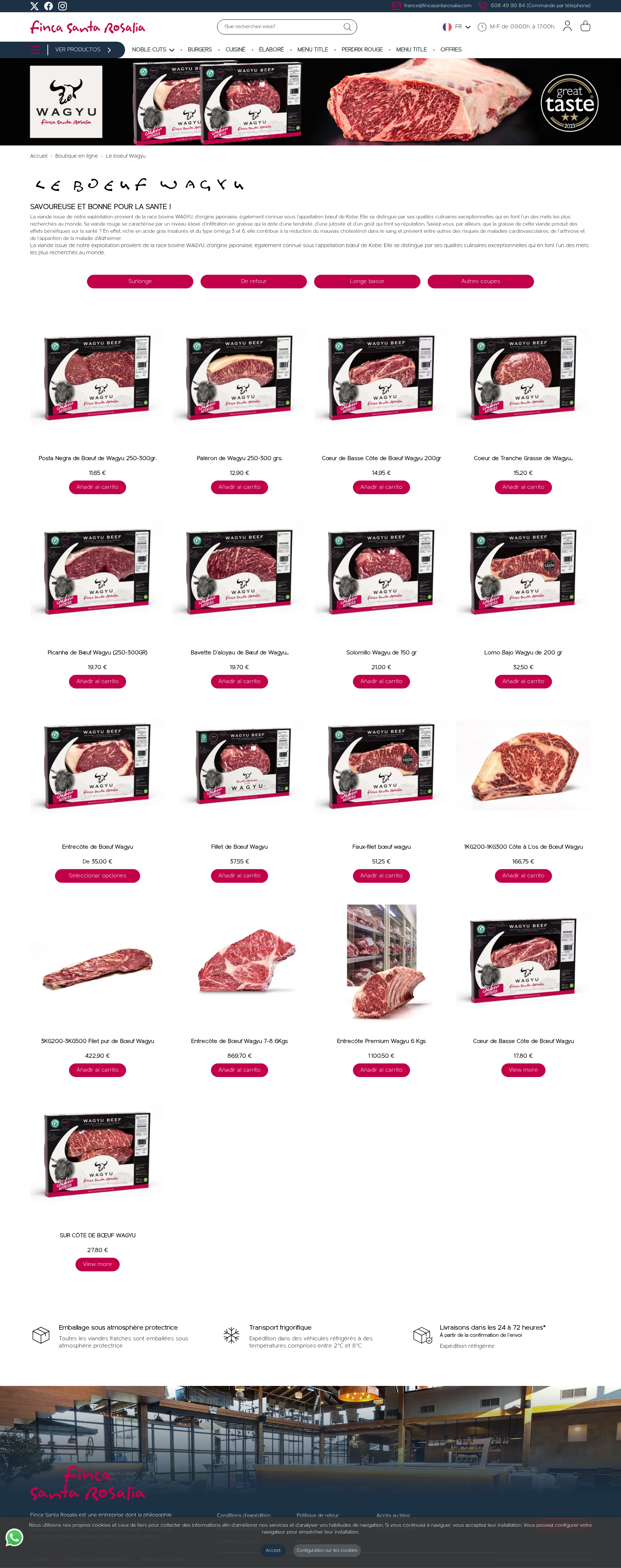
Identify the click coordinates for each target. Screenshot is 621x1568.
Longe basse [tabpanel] (367, 281)
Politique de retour (318, 1515)
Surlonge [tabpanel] (140, 281)
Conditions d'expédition (244, 1515)
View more (523, 1070)
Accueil (39, 156)
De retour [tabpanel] (254, 281)
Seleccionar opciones (97, 876)
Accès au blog (393, 1515)
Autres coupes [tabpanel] (480, 281)
